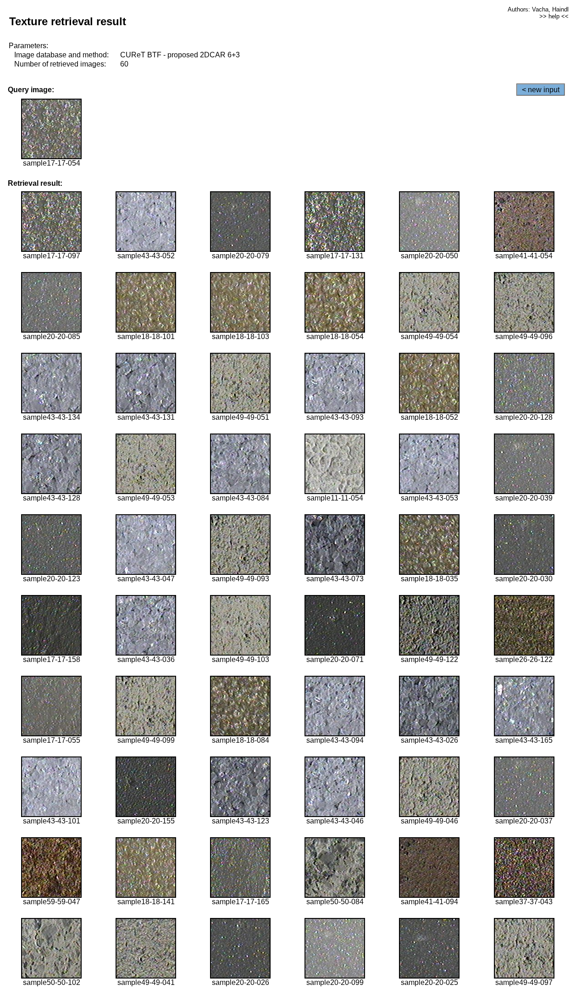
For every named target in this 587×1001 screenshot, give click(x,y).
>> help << (554, 16)
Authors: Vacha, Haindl (538, 9)
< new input (540, 90)
